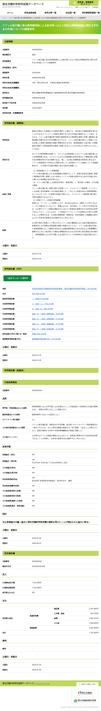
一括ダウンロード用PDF (17, 278)
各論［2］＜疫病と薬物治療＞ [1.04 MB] (47, 319)
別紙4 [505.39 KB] (39, 334)
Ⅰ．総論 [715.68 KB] (40, 299)
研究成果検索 (30, 13)
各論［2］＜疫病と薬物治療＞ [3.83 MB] (47, 314)
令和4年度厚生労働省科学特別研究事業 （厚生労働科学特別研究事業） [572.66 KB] (64, 289)
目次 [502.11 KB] (38, 294)
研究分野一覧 (50, 13)
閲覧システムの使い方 (82, 7)
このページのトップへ (88, 684)
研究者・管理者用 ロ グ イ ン (85, 3)
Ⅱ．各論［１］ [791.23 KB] (43, 304)
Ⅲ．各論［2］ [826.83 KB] (42, 309)
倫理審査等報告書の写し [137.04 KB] (46, 339)
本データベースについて (64, 7)
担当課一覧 (71, 13)
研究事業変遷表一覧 (91, 13)
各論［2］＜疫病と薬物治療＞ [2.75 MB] (47, 324)
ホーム (10, 13)
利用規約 (96, 7)
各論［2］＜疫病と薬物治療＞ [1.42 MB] (47, 329)
